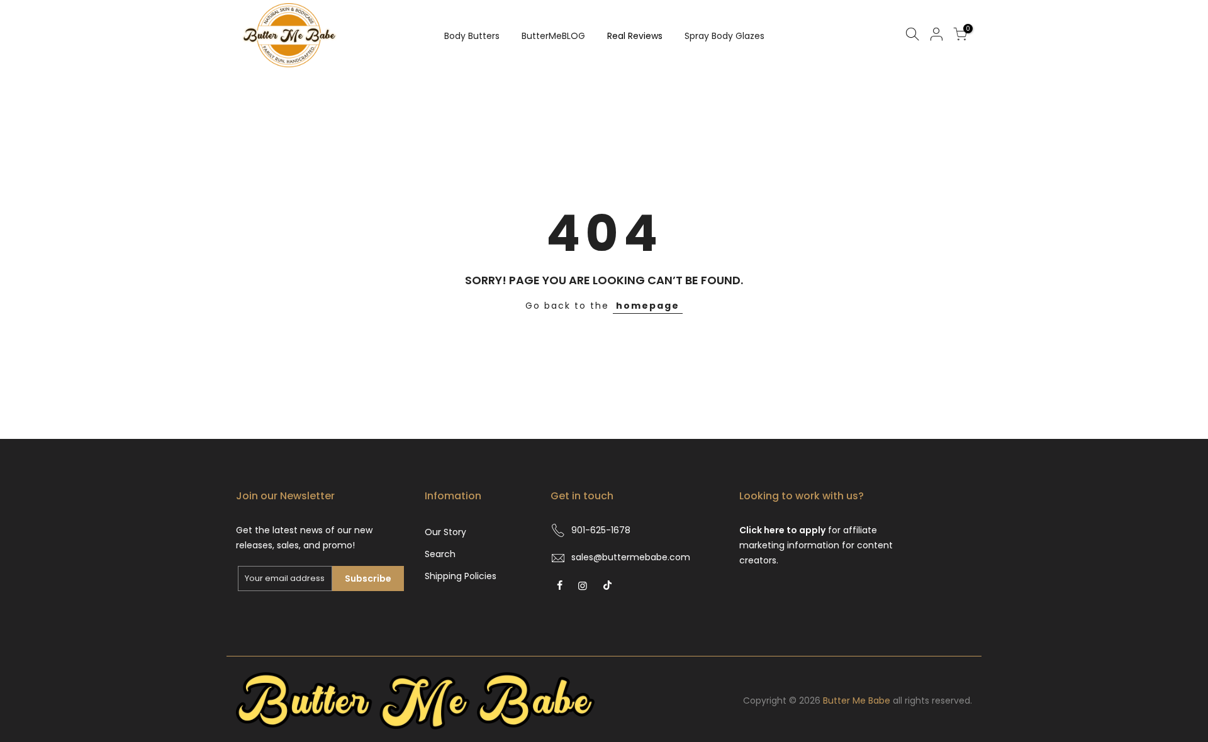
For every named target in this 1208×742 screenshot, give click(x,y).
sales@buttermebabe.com (630, 557)
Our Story (445, 532)
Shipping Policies (460, 576)
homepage (648, 305)
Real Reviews (635, 36)
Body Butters (472, 36)
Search (440, 554)
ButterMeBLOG (553, 36)
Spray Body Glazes (724, 36)
